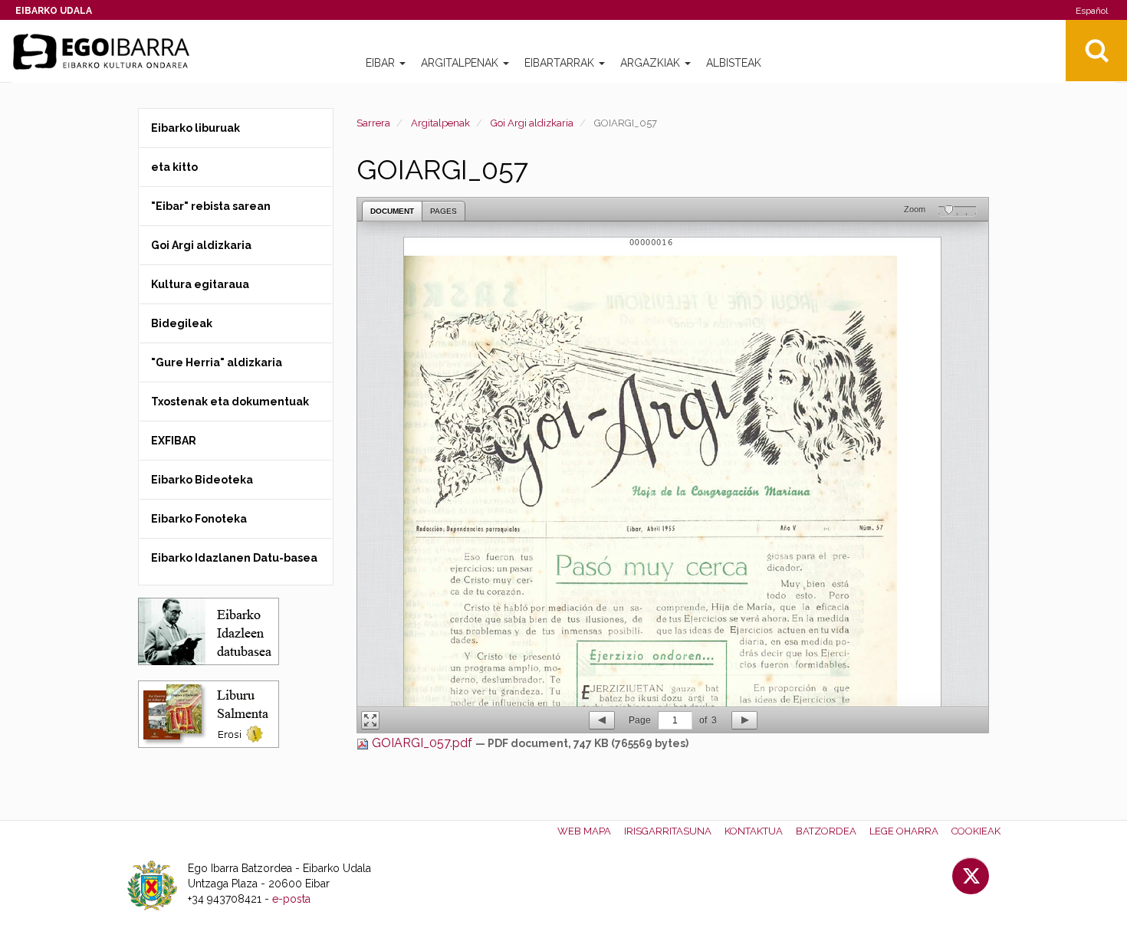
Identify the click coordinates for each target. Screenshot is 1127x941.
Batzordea (826, 831)
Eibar (382, 63)
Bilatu (1096, 50)
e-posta (291, 899)
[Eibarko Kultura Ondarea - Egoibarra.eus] (107, 52)
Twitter (970, 875)
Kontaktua (753, 831)
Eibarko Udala (53, 10)
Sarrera (373, 123)
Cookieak (976, 831)
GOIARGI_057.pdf (422, 743)
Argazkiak (651, 63)
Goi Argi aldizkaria (532, 123)
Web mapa (584, 831)
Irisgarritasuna (667, 831)
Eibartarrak (560, 63)
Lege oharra (903, 831)
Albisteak (733, 63)
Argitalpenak (461, 63)
